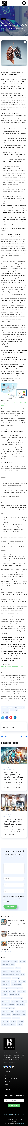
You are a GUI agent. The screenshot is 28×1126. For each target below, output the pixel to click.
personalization (6, 1014)
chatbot (18, 968)
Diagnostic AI (22, 981)
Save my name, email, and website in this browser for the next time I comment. (14, 899)
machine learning (14, 994)
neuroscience (20, 1004)
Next (22, 736)
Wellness (20, 1024)
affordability (14, 961)
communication (20, 974)
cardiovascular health (7, 968)
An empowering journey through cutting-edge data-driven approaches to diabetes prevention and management (14, 945)
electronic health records (8, 991)
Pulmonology (14, 710)
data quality (16, 978)
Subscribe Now (14, 1105)
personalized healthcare (19, 1014)
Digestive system (16, 984)
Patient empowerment (7, 1011)
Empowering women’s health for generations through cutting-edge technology (13, 822)
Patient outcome (19, 707)
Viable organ (5, 712)
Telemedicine (5, 1024)
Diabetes (14, 981)
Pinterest (10, 717)
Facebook (6, 717)
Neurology (12, 1004)
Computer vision (6, 978)
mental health (5, 1001)
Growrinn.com (20, 1123)
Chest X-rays (5, 971)
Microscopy (15, 1001)
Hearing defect (21, 991)
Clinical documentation (8, 974)
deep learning (5, 981)
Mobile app (23, 1001)
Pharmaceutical (6, 1018)
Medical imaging (18, 998)
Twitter (2, 717)
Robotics (20, 1021)
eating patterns (18, 988)
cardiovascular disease (8, 964)
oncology (4, 1008)
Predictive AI (5, 710)
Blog (3, 19)
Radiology (13, 1021)
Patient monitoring (20, 1011)
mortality (4, 1004)
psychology (5, 1021)
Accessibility (5, 961)
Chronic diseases (15, 971)
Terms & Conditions (18, 1114)
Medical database (6, 998)
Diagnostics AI (5, 984)
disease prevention (7, 988)
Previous (7, 736)
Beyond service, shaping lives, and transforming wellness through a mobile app (13, 775)
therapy (13, 1024)
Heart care (5, 994)
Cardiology (22, 961)
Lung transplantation (7, 707)
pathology (12, 1008)
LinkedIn (15, 717)
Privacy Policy (8, 1114)
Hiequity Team (6, 28)
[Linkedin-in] (10, 1067)
